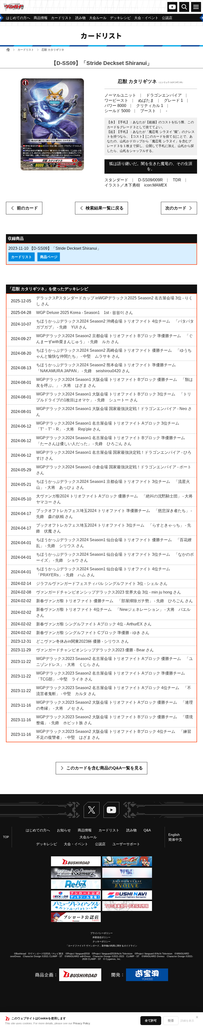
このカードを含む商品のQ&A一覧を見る (104, 768)
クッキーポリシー (101, 941)
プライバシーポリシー (101, 933)
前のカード (27, 208)
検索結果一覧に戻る (105, 208)
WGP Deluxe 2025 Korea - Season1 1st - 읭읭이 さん (84, 312)
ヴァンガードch (172, 7)
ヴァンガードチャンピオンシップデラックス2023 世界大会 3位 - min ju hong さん (108, 592)
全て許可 (151, 1020)
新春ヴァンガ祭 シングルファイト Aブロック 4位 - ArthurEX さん (94, 624)
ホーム (8, 49)
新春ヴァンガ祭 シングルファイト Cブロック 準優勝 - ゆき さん (92, 633)
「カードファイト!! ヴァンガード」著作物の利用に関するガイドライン (101, 946)
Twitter (92, 810)
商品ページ (48, 257)
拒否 (171, 1020)
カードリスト (26, 49)
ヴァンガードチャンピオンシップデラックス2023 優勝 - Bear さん (95, 650)
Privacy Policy (81, 1023)
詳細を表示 (187, 1020)
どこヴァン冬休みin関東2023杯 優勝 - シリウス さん (82, 641)
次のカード (175, 208)
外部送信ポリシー (101, 937)
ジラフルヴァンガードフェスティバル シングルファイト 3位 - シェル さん (101, 583)
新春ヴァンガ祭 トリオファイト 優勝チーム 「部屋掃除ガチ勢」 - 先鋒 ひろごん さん (114, 601)
